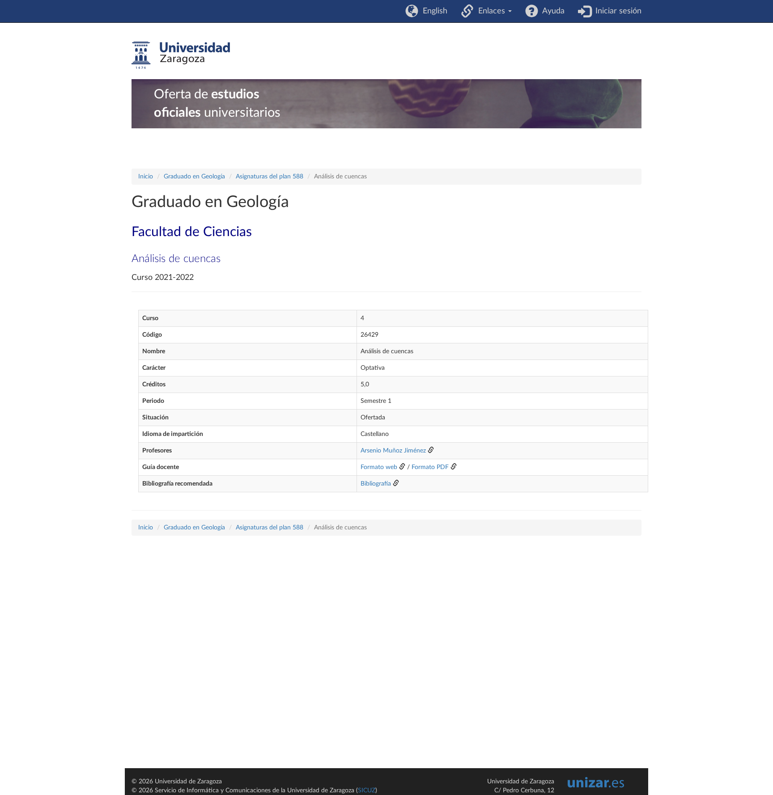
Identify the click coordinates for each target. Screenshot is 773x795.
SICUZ (366, 790)
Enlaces (490, 11)
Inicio (145, 176)
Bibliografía (376, 484)
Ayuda (551, 11)
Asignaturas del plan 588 (269, 176)
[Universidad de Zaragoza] (181, 55)
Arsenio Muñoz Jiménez (393, 451)
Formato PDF (430, 467)
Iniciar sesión (616, 11)
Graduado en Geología (194, 176)
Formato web (379, 467)
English (432, 11)
